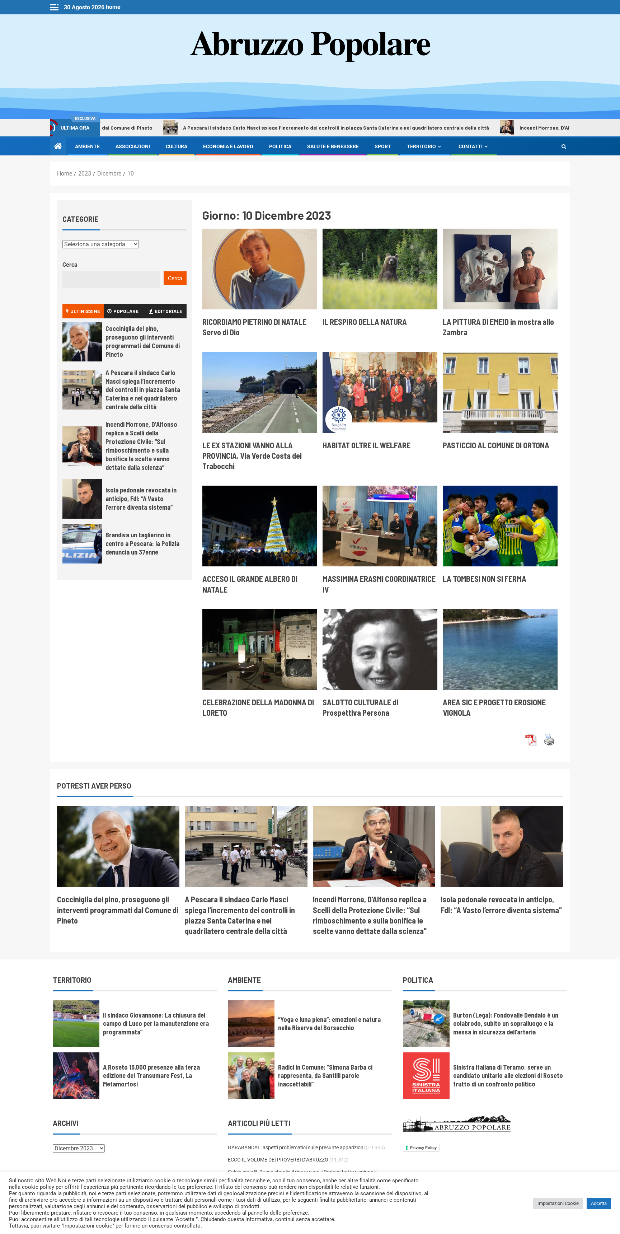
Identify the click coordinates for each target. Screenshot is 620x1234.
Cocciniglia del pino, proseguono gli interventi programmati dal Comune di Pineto (117, 909)
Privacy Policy (423, 1147)
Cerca (70, 264)
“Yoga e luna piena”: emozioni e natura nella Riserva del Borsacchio (329, 1023)
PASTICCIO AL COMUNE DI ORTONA (496, 445)
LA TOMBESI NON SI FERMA (484, 578)
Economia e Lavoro (228, 146)
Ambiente (87, 146)
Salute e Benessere (333, 146)
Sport (383, 146)
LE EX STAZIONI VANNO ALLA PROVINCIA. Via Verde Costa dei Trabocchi (252, 455)
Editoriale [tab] (168, 311)
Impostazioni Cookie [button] (558, 1203)
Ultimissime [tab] (85, 311)
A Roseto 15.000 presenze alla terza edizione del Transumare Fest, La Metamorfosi (151, 1075)
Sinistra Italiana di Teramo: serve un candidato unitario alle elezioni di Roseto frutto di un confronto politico (508, 1075)
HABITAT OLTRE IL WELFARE (366, 445)
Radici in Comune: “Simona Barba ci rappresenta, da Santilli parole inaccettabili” (325, 1075)
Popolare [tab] (125, 311)
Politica (280, 146)
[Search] (563, 146)
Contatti (471, 146)
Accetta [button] (599, 1203)
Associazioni (133, 146)
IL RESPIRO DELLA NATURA (365, 321)
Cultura (176, 146)
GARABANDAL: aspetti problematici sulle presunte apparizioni (296, 1147)
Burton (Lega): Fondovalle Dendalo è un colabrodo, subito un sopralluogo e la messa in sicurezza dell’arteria (505, 1023)
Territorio (421, 146)
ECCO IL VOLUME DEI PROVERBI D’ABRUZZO (278, 1160)
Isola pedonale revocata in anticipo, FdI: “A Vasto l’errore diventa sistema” (141, 498)
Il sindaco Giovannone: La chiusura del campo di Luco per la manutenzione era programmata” (156, 1023)
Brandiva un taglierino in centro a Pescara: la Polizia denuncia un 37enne (142, 543)
